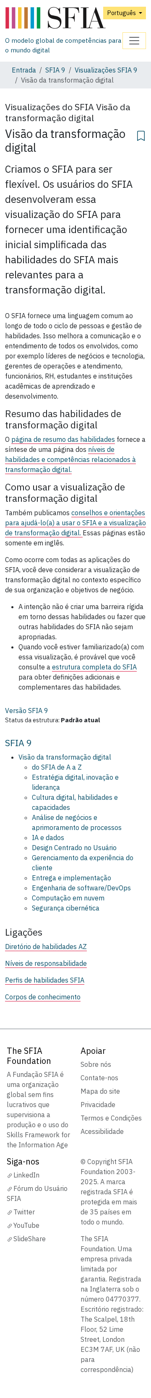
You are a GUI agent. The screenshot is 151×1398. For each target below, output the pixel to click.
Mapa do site (100, 1091)
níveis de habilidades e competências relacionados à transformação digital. (70, 459)
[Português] (63, 18)
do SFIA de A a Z (57, 767)
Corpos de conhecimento (43, 997)
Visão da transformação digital (64, 757)
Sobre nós (96, 1064)
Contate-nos (99, 1078)
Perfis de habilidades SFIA (44, 980)
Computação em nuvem (68, 898)
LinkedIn (26, 1175)
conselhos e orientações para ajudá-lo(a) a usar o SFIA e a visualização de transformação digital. (75, 522)
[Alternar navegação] (134, 40)
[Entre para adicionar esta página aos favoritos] (141, 134)
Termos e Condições (111, 1118)
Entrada (24, 70)
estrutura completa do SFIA (94, 667)
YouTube (26, 1225)
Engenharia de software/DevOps (81, 888)
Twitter (24, 1212)
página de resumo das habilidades (63, 439)
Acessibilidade (102, 1131)
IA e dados (48, 837)
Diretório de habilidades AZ (46, 946)
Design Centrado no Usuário (74, 847)
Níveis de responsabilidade (46, 963)
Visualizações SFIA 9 (106, 70)
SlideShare (29, 1239)
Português (122, 13)
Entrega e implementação (71, 878)
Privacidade (98, 1104)
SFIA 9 (55, 70)
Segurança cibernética (65, 908)
